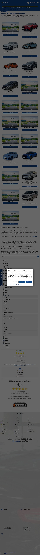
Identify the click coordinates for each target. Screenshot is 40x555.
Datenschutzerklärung (12, 284)
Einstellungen (14, 281)
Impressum (19, 284)
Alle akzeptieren (22, 281)
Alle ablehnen (29, 281)
